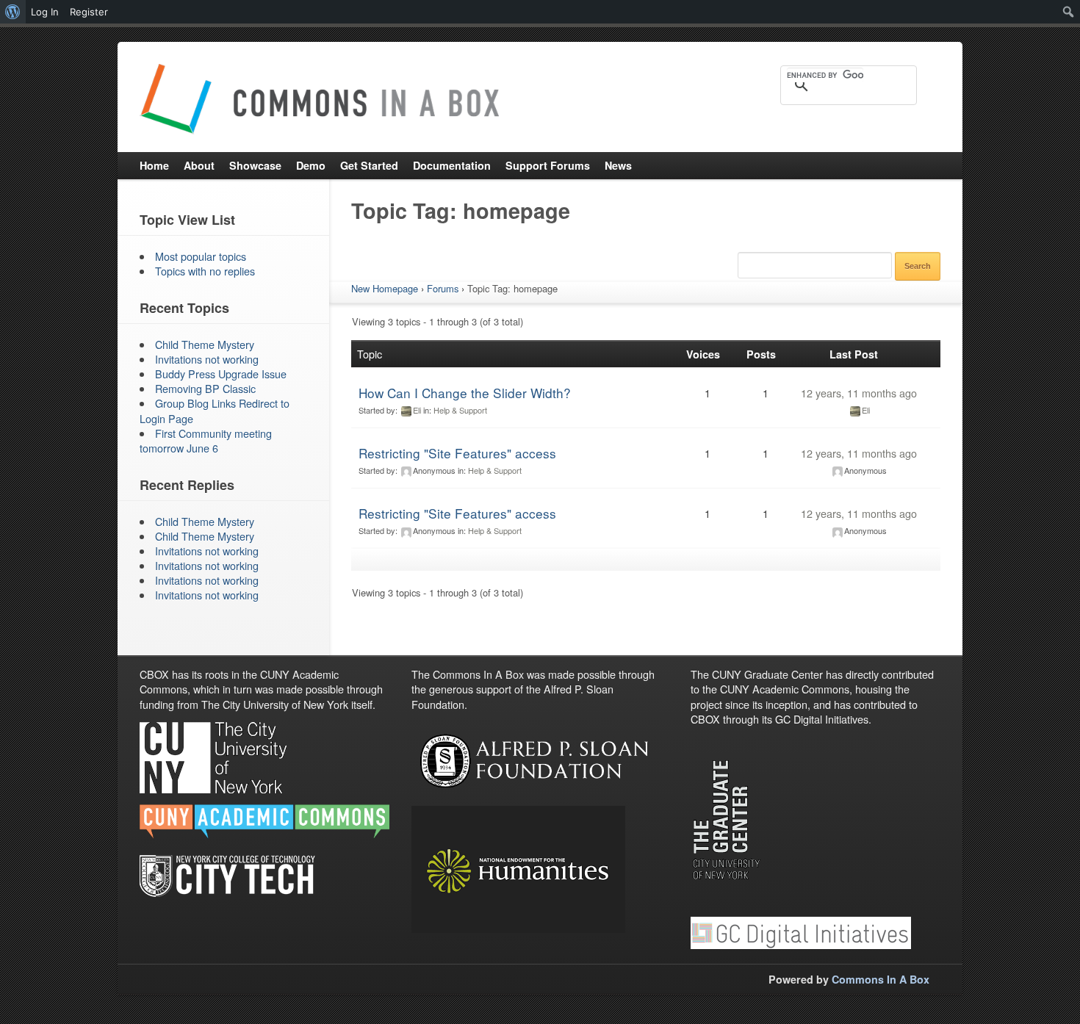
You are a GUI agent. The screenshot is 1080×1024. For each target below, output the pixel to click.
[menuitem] (13, 12)
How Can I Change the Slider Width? (465, 392)
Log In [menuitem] (45, 12)
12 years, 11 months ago (859, 392)
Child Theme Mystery (204, 344)
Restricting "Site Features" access (457, 453)
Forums (442, 288)
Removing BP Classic (205, 388)
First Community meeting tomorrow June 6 (206, 440)
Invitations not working (207, 359)
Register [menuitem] (89, 12)
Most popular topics (200, 256)
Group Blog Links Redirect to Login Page (214, 410)
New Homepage (384, 288)
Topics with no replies (205, 270)
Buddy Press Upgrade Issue (221, 373)
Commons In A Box (880, 979)
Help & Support (460, 410)
